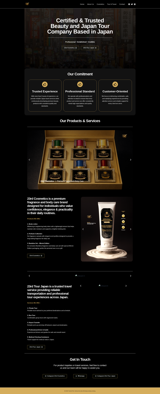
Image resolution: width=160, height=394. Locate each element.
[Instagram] (135, 4)
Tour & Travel (111, 4)
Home (82, 4)
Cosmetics (100, 4)
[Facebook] (129, 4)
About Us (90, 4)
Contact (122, 4)
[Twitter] (132, 4)
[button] (29, 160)
